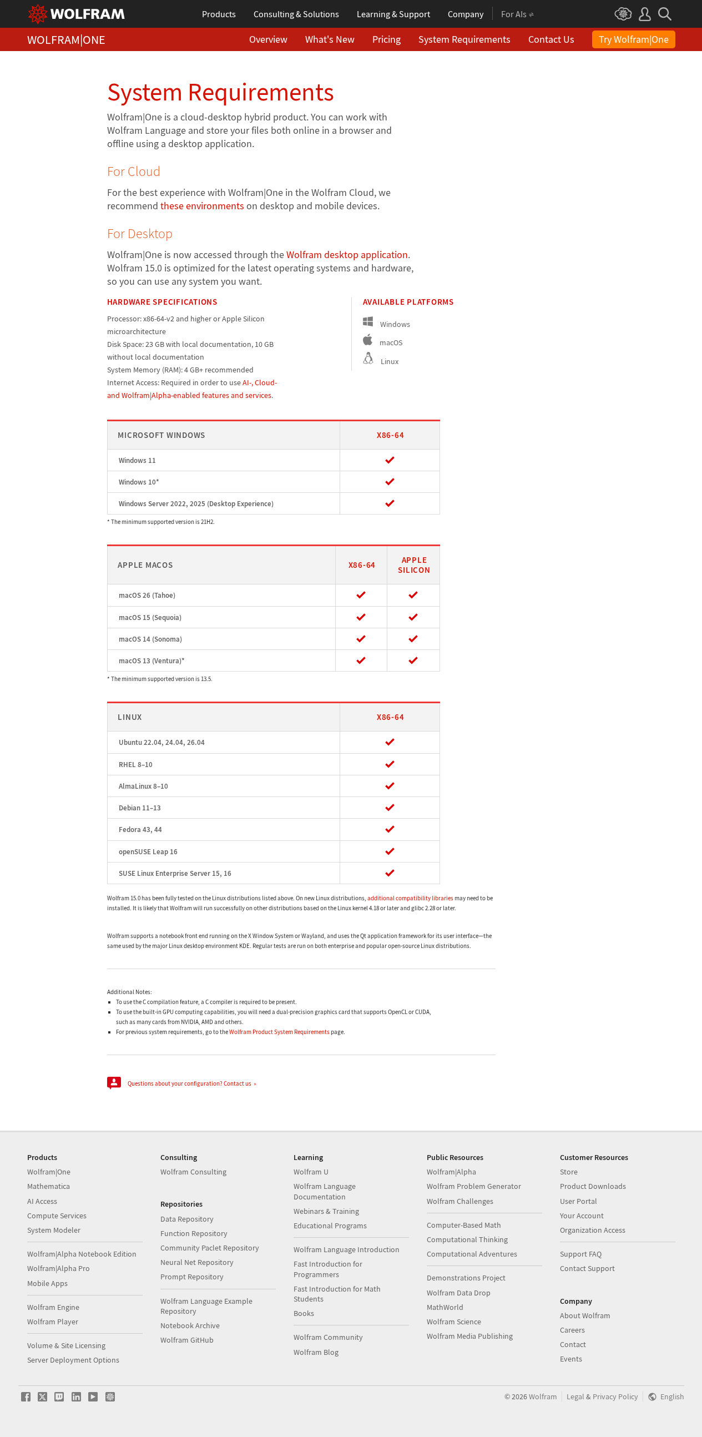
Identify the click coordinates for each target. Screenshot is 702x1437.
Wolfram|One (48, 1172)
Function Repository (194, 1233)
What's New (330, 39)
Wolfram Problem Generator (474, 1186)
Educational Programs (330, 1226)
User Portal (578, 1201)
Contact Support (587, 1268)
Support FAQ (581, 1254)
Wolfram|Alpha (451, 1172)
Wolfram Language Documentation (325, 1191)
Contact (573, 1344)
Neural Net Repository (197, 1262)
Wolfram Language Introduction (347, 1249)
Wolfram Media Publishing (470, 1336)
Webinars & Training (326, 1211)
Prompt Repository (192, 1277)
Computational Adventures (472, 1254)
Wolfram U (311, 1172)
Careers (572, 1330)
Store (569, 1172)
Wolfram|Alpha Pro (58, 1268)
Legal (575, 1396)
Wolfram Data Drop (459, 1293)
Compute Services (57, 1216)
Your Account (582, 1216)
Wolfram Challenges (460, 1201)
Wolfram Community (328, 1337)
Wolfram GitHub (187, 1340)
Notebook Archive (190, 1325)
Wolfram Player (52, 1322)
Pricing (386, 39)
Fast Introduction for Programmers (328, 1269)
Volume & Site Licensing (66, 1345)
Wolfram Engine (53, 1307)
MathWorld (445, 1307)
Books (304, 1313)
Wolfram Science (454, 1322)
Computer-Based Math (464, 1225)
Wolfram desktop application (347, 254)
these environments (202, 205)
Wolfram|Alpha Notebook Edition (82, 1254)
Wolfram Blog (316, 1352)
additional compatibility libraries (410, 898)
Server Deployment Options (73, 1360)
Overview (268, 39)
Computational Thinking (467, 1239)
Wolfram (543, 1396)
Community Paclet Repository (209, 1248)
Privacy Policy (615, 1396)
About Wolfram (585, 1315)
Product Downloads (593, 1186)
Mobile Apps (47, 1283)
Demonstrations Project (466, 1278)
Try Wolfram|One (634, 39)
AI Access (42, 1201)
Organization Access (592, 1230)
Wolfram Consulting (193, 1172)
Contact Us (551, 39)
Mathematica (48, 1186)
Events (571, 1359)
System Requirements (464, 39)
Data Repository (187, 1219)
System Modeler (53, 1230)
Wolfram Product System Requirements (279, 1032)
